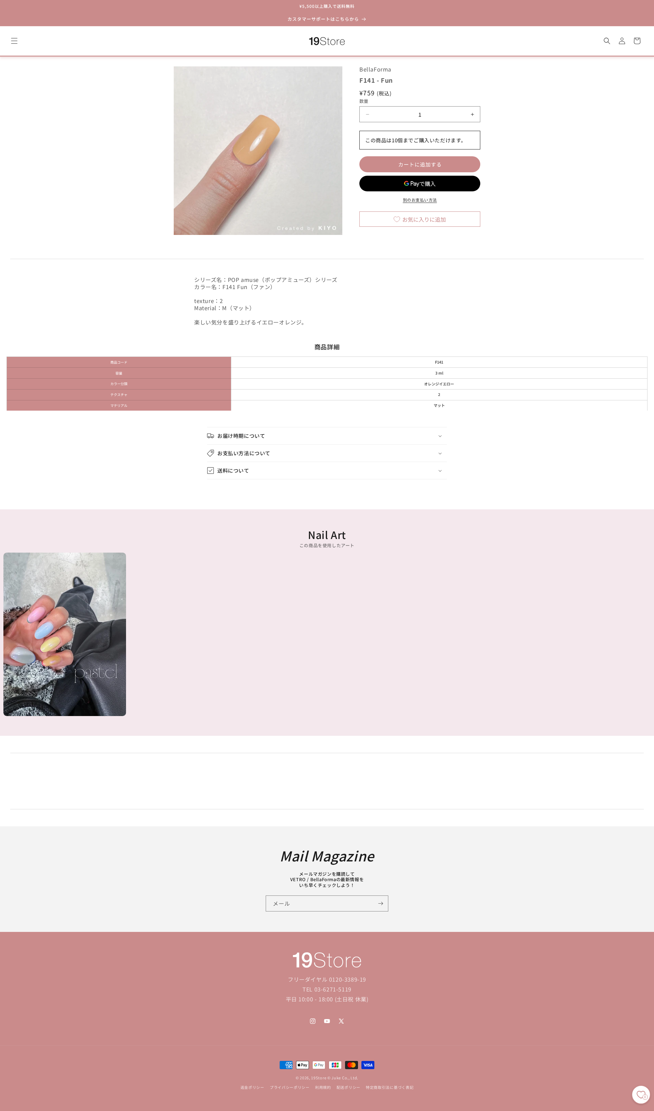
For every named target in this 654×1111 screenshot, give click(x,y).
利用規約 (323, 1087)
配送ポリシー (348, 1087)
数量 (364, 101)
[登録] (380, 903)
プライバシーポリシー (290, 1087)
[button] (14, 40)
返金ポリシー (252, 1087)
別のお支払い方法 (420, 200)
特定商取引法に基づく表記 (390, 1087)
